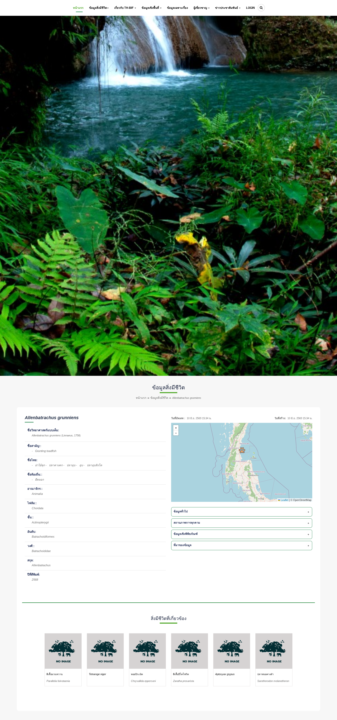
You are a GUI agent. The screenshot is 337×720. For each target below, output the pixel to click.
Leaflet (284, 500)
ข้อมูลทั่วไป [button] (181, 511)
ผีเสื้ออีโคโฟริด (181, 674)
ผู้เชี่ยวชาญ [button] (201, 7)
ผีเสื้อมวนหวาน (55, 674)
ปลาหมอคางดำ (265, 674)
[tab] (242, 511)
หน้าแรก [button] (78, 7)
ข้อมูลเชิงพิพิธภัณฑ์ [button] (186, 533)
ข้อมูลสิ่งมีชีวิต (159, 397)
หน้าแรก (141, 397)
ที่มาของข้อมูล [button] (182, 545)
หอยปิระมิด (137, 674)
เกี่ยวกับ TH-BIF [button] (124, 7)
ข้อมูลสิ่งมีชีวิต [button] (98, 7)
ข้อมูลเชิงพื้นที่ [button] (151, 7)
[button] (242, 450)
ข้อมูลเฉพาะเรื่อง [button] (177, 7)
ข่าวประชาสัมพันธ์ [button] (227, 7)
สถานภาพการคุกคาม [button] (187, 522)
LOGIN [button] (250, 7)
